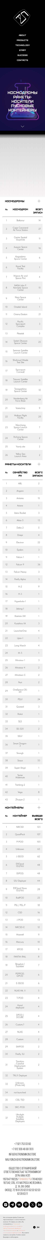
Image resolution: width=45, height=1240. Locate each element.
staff (22, 50)
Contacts (22, 60)
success (23, 55)
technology (22, 45)
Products (22, 40)
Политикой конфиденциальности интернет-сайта (13, 1226)
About (22, 35)
